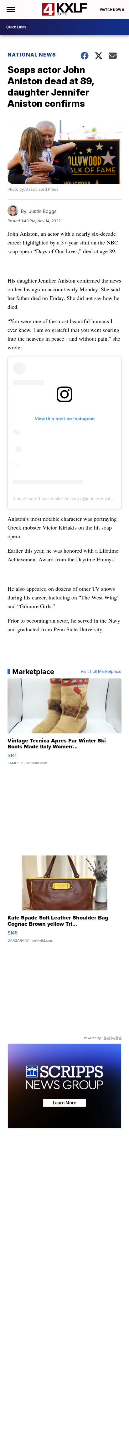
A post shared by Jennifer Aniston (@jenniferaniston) (65, 498)
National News (32, 55)
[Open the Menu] (10, 9)
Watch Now (111, 10)
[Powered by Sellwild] (112, 1038)
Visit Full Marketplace (100, 671)
